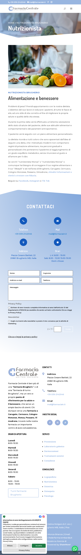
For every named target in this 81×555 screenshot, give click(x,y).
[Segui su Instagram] (58, 423)
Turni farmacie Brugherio (18, 493)
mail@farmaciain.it (56, 404)
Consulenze (49, 460)
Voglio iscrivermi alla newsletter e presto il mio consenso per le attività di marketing (38, 322)
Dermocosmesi (51, 451)
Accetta (39, 546)
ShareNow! (65, 544)
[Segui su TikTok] (65, 423)
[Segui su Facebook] (50, 423)
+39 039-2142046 (23, 234)
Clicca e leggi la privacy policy (22, 337)
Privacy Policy (24, 550)
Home (11, 23)
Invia (68, 329)
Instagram (35, 181)
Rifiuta (9, 546)
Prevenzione (50, 441)
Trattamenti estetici (54, 456)
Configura (24, 546)
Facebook (24, 181)
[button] (75, 549)
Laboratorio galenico (54, 446)
